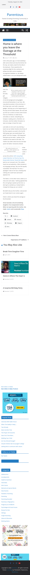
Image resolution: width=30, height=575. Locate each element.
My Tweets (4, 456)
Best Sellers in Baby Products (9, 389)
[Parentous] (3, 30)
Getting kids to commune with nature (11, 446)
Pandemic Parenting (7, 493)
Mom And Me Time (6, 430)
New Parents (4, 491)
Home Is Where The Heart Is (14, 276)
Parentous (15, 14)
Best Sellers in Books (7, 387)
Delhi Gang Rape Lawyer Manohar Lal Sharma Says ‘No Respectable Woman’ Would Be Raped (13, 158)
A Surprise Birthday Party (12, 288)
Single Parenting (5, 515)
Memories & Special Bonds (9, 40)
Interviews (4, 482)
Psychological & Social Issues (9, 507)
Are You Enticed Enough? (8, 441)
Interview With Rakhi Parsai (9, 422)
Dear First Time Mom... (7, 435)
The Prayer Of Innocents (8, 432)
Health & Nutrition (6, 480)
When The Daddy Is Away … (9, 424)
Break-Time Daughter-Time (13, 251)
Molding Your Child (6, 438)
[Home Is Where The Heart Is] (15, 262)
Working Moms (5, 521)
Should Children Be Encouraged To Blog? (12, 443)
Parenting (4, 496)
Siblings (3, 513)
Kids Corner (4, 485)
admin (15, 58)
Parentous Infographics (7, 502)
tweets (9, 209)
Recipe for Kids (5, 510)
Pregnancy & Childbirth (7, 504)
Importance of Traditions (19, 240)
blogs (22, 209)
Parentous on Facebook (10, 461)
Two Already (4, 427)
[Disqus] (15, 316)
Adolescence (4, 474)
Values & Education (6, 518)
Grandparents (5, 477)
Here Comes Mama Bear (11, 235)
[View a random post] (27, 30)
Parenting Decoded (6, 499)
